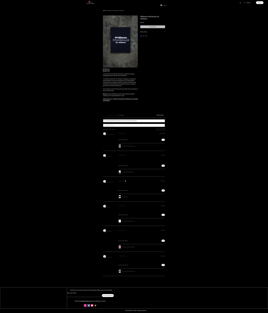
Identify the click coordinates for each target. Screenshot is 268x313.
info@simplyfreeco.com (86, 301)
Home (104, 10)
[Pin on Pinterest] (144, 36)
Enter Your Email (71, 292)
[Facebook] (88, 305)
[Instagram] (85, 305)
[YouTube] (92, 305)
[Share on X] (149, 36)
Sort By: (154, 129)
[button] (240, 2)
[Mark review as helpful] (163, 140)
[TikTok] (95, 305)
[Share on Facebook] (141, 36)
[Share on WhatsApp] (146, 36)
